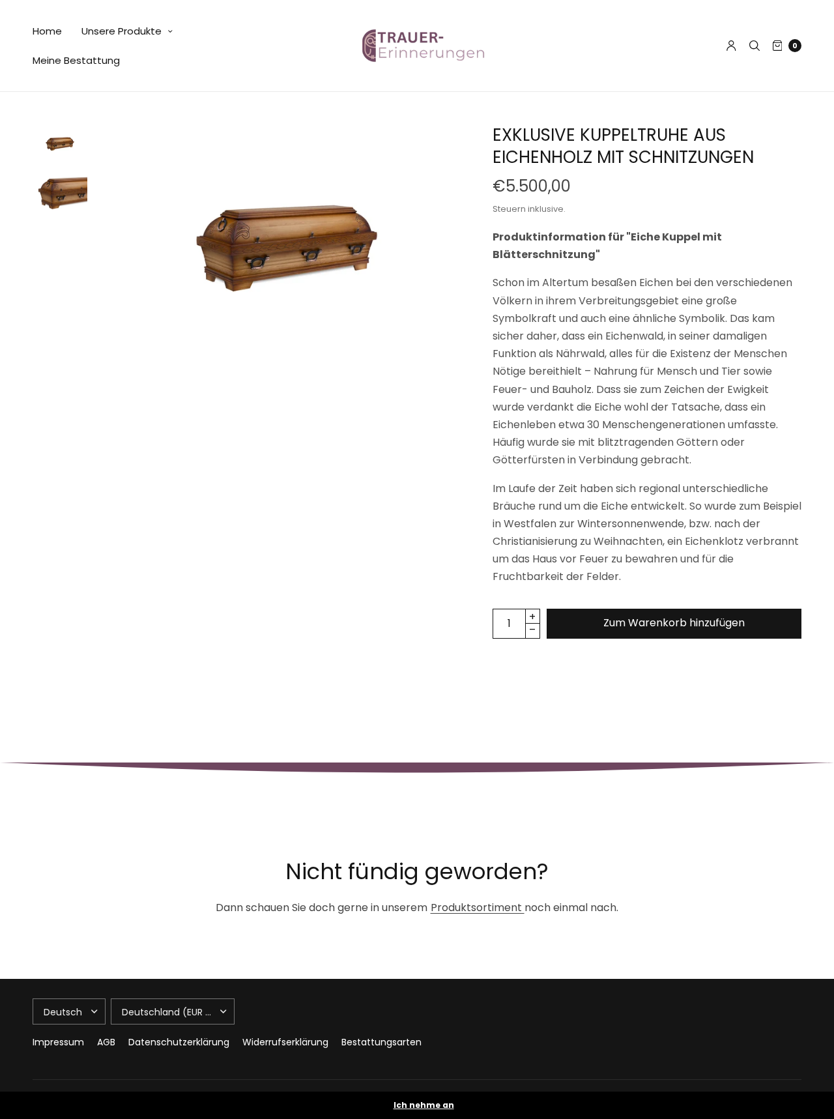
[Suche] (754, 46)
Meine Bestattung (76, 60)
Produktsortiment (478, 907)
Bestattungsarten (381, 1042)
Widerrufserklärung (285, 1042)
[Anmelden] (731, 46)
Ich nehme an (424, 1105)
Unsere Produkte (121, 31)
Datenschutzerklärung (178, 1042)
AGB (106, 1042)
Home (47, 31)
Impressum (58, 1042)
